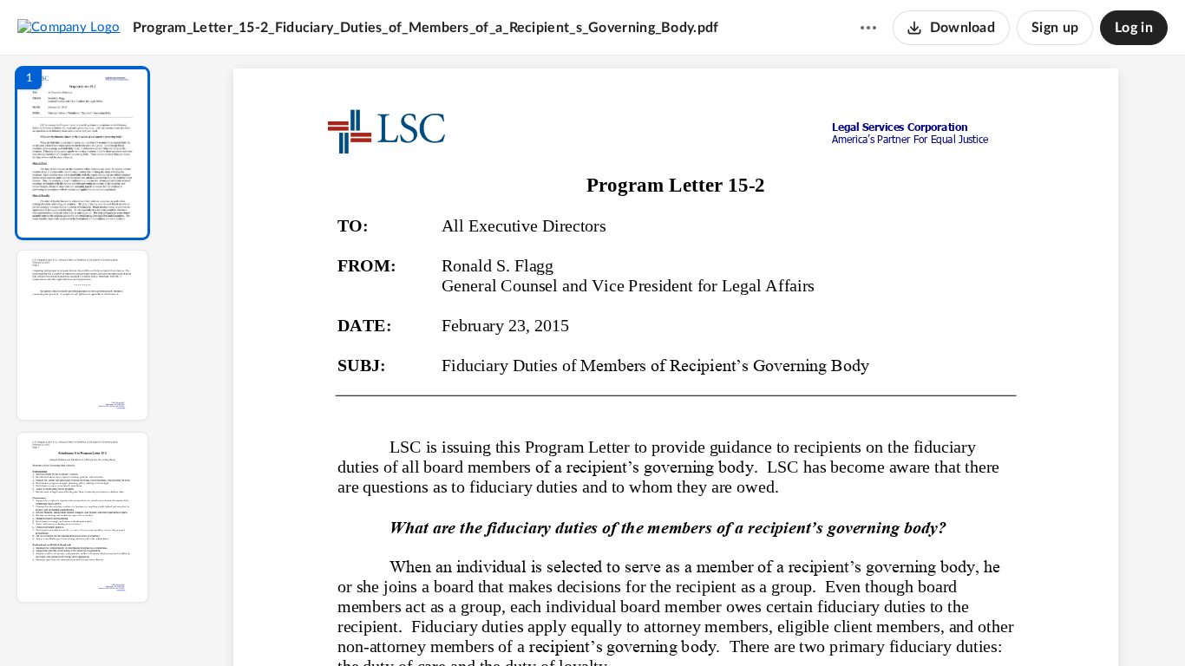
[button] (82, 153)
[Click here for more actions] (868, 27)
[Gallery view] (804, 623)
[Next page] (641, 623)
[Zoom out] (677, 623)
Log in (1134, 28)
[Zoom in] (736, 623)
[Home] (69, 27)
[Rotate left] (771, 623)
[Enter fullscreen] (835, 623)
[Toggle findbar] (547, 623)
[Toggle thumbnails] (516, 623)
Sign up (1054, 28)
